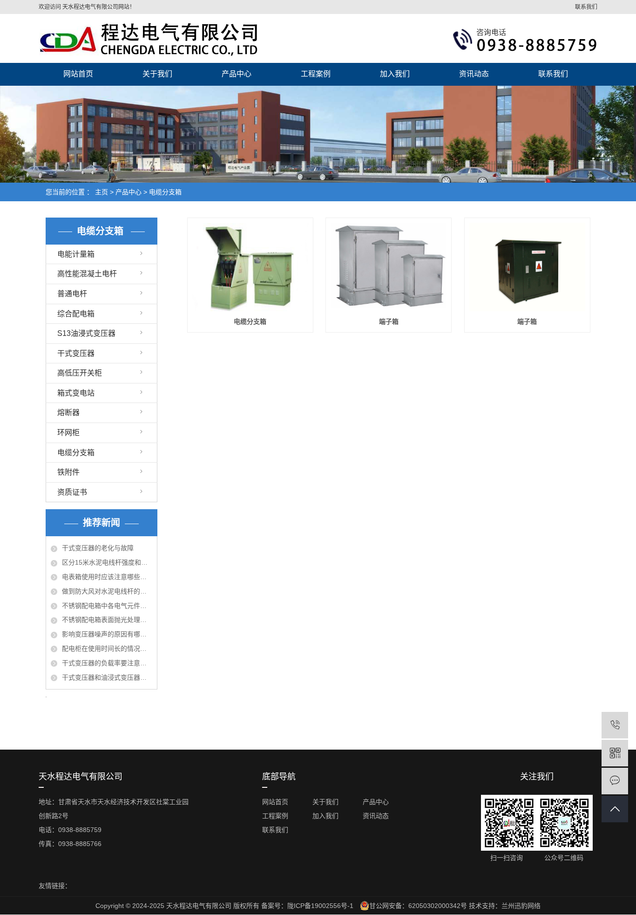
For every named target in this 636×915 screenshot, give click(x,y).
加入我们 (395, 74)
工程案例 (316, 74)
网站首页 (78, 74)
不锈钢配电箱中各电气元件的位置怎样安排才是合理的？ (107, 605)
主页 (101, 192)
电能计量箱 (76, 254)
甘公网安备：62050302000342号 (418, 905)
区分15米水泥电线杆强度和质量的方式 (107, 562)
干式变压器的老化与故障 (98, 548)
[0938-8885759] (615, 725)
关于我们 (157, 74)
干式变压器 (76, 353)
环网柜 (68, 433)
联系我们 (586, 7)
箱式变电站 (76, 393)
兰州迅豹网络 (521, 905)
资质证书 (72, 492)
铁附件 (68, 472)
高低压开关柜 (79, 373)
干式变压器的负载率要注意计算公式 (107, 663)
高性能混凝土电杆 (87, 274)
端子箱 (389, 321)
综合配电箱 (76, 314)
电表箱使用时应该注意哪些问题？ (107, 576)
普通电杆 (72, 294)
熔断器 (68, 413)
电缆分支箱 (165, 192)
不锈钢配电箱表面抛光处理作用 (107, 619)
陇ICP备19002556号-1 (320, 905)
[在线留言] (615, 781)
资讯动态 (474, 74)
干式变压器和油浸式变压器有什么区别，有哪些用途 (107, 677)
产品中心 (236, 74)
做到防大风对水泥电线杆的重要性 (107, 591)
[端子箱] (389, 267)
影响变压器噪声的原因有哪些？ (107, 634)
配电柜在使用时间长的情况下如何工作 (107, 648)
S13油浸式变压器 (86, 333)
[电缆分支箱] (250, 267)
